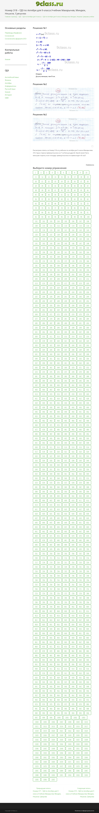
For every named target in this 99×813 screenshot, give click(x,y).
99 (81, 217)
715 (80, 558)
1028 (61, 735)
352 (58, 358)
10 (86, 172)
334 (43, 350)
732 (87, 567)
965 (36, 700)
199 (51, 274)
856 (58, 638)
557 (36, 474)
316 (87, 336)
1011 (36, 726)
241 (65, 296)
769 (65, 589)
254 (43, 305)
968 (58, 700)
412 (87, 389)
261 (36, 310)
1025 (36, 735)
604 (87, 496)
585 (65, 487)
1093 (78, 775)
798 (43, 607)
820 (87, 615)
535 (51, 460)
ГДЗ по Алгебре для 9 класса (31, 17)
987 (80, 708)
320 (58, 341)
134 (43, 239)
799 (51, 607)
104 (58, 221)
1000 (59, 717)
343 (51, 354)
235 (80, 292)
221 (36, 288)
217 (65, 283)
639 (51, 518)
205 (36, 279)
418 (73, 394)
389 (36, 381)
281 (65, 319)
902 (43, 664)
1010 (86, 722)
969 (65, 700)
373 (36, 372)
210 (73, 279)
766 (43, 589)
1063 (61, 757)
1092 (69, 775)
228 (87, 288)
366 (43, 367)
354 (73, 358)
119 (51, 230)
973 (36, 704)
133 (36, 239)
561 (65, 474)
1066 (86, 757)
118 (43, 230)
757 (36, 584)
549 (36, 469)
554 (73, 469)
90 (81, 212)
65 (36, 203)
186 (73, 265)
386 (73, 376)
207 (51, 279)
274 (73, 314)
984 (58, 708)
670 (43, 536)
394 (73, 381)
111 (51, 226)
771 (80, 589)
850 (73, 633)
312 (58, 336)
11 (36, 177)
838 (43, 629)
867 (80, 642)
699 (80, 549)
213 (36, 283)
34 (68, 186)
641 (65, 518)
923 (80, 673)
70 (68, 203)
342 (43, 354)
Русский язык (10, 89)
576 (58, 483)
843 (80, 629)
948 (87, 686)
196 (87, 270)
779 (80, 593)
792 (58, 602)
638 (43, 518)
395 (80, 381)
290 (73, 323)
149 (36, 248)
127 (51, 234)
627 (80, 509)
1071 (69, 762)
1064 (69, 757)
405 (36, 389)
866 (73, 642)
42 (62, 190)
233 (65, 292)
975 (51, 704)
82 (88, 208)
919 (51, 673)
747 (80, 576)
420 (87, 394)
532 (87, 456)
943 (51, 686)
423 (51, 398)
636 (87, 514)
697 (65, 549)
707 (80, 553)
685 (36, 545)
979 (80, 704)
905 (65, 664)
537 (65, 460)
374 (43, 372)
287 (51, 323)
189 (36, 270)
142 (43, 243)
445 (36, 412)
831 (51, 624)
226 (73, 288)
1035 (61, 739)
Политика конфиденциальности (84, 811)
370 (73, 367)
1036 (69, 739)
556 (87, 469)
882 (73, 651)
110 (43, 226)
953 (65, 691)
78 (62, 208)
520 (58, 451)
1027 (53, 735)
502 (43, 443)
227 (80, 288)
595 (80, 491)
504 (58, 443)
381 (36, 376)
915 (80, 669)
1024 (86, 731)
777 (65, 593)
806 (43, 611)
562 (73, 474)
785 (65, 598)
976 (58, 704)
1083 (53, 770)
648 (58, 522)
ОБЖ (7, 98)
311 (51, 336)
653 (36, 527)
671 (51, 536)
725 (36, 567)
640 (58, 518)
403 (80, 385)
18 (81, 177)
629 (36, 514)
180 (87, 261)
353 (65, 358)
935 (51, 682)
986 (73, 708)
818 (73, 615)
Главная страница (11, 17)
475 (80, 425)
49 (49, 195)
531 (80, 456)
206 (43, 279)
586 (73, 487)
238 (43, 296)
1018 (36, 731)
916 (87, 669)
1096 (45, 779)
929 (65, 677)
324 (87, 341)
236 (87, 292)
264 (58, 310)
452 (87, 412)
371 (80, 367)
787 (80, 598)
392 (58, 381)
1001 (67, 717)
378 (73, 372)
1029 (69, 735)
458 (73, 416)
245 (36, 301)
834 (73, 624)
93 (42, 217)
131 (80, 234)
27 (81, 181)
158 (43, 252)
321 (65, 341)
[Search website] (94, 10)
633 (65, 514)
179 (80, 261)
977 (65, 704)
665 (65, 531)
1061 (45, 757)
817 (65, 615)
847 (51, 633)
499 (80, 438)
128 (58, 234)
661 (36, 531)
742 (43, 576)
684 (87, 540)
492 (87, 434)
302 (43, 332)
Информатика (10, 86)
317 (36, 341)
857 (65, 638)
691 (80, 545)
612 (87, 500)
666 (73, 531)
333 (36, 350)
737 (65, 571)
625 (65, 509)
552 (58, 469)
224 (58, 288)
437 (36, 407)
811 (80, 611)
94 (49, 217)
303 (51, 332)
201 (65, 274)
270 (43, 314)
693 (36, 549)
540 (87, 460)
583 (51, 487)
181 (36, 265)
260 (87, 305)
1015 (69, 726)
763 (80, 584)
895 (51, 660)
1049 (61, 748)
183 (51, 265)
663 (51, 531)
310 (43, 336)
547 (80, 465)
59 (55, 199)
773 (36, 593)
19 (88, 177)
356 (87, 358)
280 (58, 319)
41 (55, 190)
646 (43, 522)
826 (73, 620)
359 (51, 363)
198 (43, 274)
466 (73, 420)
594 (73, 491)
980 (87, 704)
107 (80, 221)
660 (87, 527)
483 (80, 429)
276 (87, 314)
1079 (78, 766)
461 (36, 420)
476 (87, 425)
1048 (53, 748)
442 (73, 407)
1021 (61, 731)
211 (80, 279)
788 (87, 598)
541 (36, 465)
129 (65, 234)
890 (73, 655)
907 (80, 664)
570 (73, 478)
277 (36, 319)
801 (65, 607)
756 (87, 580)
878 (43, 651)
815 (51, 615)
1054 (45, 753)
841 (65, 629)
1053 (36, 753)
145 (65, 243)
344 (58, 354)
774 (43, 593)
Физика (8, 80)
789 (36, 602)
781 (36, 598)
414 (43, 394)
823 (51, 620)
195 (80, 270)
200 (58, 274)
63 (81, 199)
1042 (61, 744)
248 (58, 301)
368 (58, 367)
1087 (86, 770)
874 (73, 646)
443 (80, 407)
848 (58, 633)
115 (80, 226)
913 (65, 669)
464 (58, 420)
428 (87, 398)
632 (58, 514)
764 (87, 584)
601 (65, 496)
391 (51, 381)
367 (51, 367)
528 (58, 456)
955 (80, 691)
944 (58, 686)
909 (36, 669)
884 (87, 651)
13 (49, 177)
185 (65, 265)
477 (36, 429)
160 (58, 252)
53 (75, 195)
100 (88, 217)
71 (75, 203)
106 (73, 221)
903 (51, 664)
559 (51, 474)
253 (36, 305)
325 (36, 345)
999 (51, 717)
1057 (69, 753)
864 (58, 642)
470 (43, 425)
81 (81, 208)
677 (36, 540)
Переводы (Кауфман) (13, 33)
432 (58, 403)
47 (36, 195)
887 (51, 655)
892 (87, 655)
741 (36, 576)
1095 (36, 779)
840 (58, 629)
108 (87, 221)
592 (58, 491)
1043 (69, 744)
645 (36, 522)
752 (58, 580)
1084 (61, 770)
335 (51, 350)
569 (65, 478)
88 (68, 212)
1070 (61, 762)
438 (43, 407)
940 (87, 682)
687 (51, 545)
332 (87, 345)
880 (58, 651)
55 (88, 195)
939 (80, 682)
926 (43, 677)
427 (80, 398)
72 (81, 203)
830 (43, 624)
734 (43, 571)
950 (43, 691)
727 (51, 567)
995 (80, 713)
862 (43, 642)
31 (49, 186)
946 (73, 686)
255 (51, 305)
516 (87, 447)
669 (36, 536)
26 (75, 181)
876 (87, 646)
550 (43, 469)
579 (80, 483)
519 (51, 451)
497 (65, 438)
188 (87, 265)
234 (73, 292)
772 (87, 589)
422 (43, 398)
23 (55, 181)
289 (65, 323)
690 (73, 545)
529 (65, 456)
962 (73, 695)
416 (58, 394)
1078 (69, 766)
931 (80, 677)
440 (58, 407)
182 (43, 265)
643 (80, 518)
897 (65, 660)
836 (87, 624)
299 (80, 327)
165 (36, 257)
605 (36, 500)
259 (80, 305)
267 (80, 310)
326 (43, 345)
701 (36, 553)
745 (65, 576)
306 (73, 332)
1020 (53, 731)
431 (51, 403)
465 (65, 420)
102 (43, 221)
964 (87, 695)
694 (43, 549)
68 (55, 203)
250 (73, 301)
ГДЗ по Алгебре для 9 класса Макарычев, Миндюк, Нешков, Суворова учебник (69, 17)
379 (80, 372)
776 (58, 593)
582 (43, 487)
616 (58, 505)
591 (51, 491)
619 (80, 505)
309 (36, 336)
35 (75, 186)
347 (80, 354)
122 (73, 230)
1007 (61, 722)
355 (80, 358)
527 (51, 456)
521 (65, 451)
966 (43, 700)
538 (73, 460)
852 (87, 633)
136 (58, 239)
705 (65, 553)
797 (36, 607)
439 (51, 407)
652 (87, 522)
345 (65, 354)
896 (58, 660)
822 (43, 620)
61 (68, 199)
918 (43, 673)
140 (87, 239)
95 (55, 217)
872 (58, 646)
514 (73, 447)
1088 (36, 775)
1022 (69, 731)
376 (58, 372)
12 (42, 177)
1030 (78, 735)
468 (87, 420)
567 (51, 478)
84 (42, 212)
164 (87, 252)
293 (36, 327)
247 (51, 301)
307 (80, 332)
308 (87, 332)
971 (80, 700)
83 (36, 212)
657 (65, 527)
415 (51, 394)
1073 (86, 762)
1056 (61, 753)
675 (80, 536)
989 (36, 713)
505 (65, 443)
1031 (86, 735)
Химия (7, 59)
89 (75, 212)
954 (73, 691)
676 (87, 536)
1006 (53, 722)
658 (73, 527)
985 (65, 708)
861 (36, 642)
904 (58, 664)
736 (58, 571)
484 (87, 429)
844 (87, 629)
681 (65, 540)
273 (65, 314)
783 (51, 598)
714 (73, 558)
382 (43, 376)
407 (51, 389)
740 (87, 571)
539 (80, 460)
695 (51, 549)
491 (80, 434)
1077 (61, 766)
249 (65, 301)
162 (73, 252)
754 (73, 580)
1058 (78, 753)
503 (51, 443)
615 (51, 505)
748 (87, 576)
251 (80, 301)
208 (58, 279)
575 (51, 483)
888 (58, 655)
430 (43, 403)
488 (58, 434)
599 (51, 496)
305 (65, 332)
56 (36, 199)
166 (43, 257)
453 (36, 416)
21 (42, 181)
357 (36, 363)
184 (58, 265)
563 (80, 474)
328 (58, 345)
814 (43, 615)
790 (43, 602)
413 (36, 394)
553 (65, 469)
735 (51, 571)
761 (65, 584)
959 (51, 695)
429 (36, 403)
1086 (78, 770)
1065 (78, 757)
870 (43, 646)
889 (65, 655)
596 (87, 491)
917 (36, 673)
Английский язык (12, 77)
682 (73, 540)
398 (43, 385)
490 (73, 434)
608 (58, 500)
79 (68, 208)
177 (65, 261)
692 (87, 545)
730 (73, 567)
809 (65, 611)
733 (36, 571)
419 (80, 394)
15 (62, 177)
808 (58, 611)
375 (51, 372)
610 (73, 500)
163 (80, 252)
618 (73, 505)
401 (65, 385)
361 (65, 363)
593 (65, 491)
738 (73, 571)
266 (73, 310)
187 (80, 265)
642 (73, 518)
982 (43, 708)
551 (51, 469)
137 (65, 239)
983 (51, 708)
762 (73, 584)
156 (87, 248)
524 (87, 451)
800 (58, 607)
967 (51, 700)
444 (87, 407)
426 (73, 398)
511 (51, 447)
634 (73, 514)
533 (36, 460)
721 (65, 562)
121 (65, 230)
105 (65, 221)
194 (73, 270)
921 (65, 673)
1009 (78, 722)
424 (58, 398)
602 (73, 496)
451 (80, 412)
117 (36, 230)
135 (51, 239)
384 (58, 376)
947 (80, 686)
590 (43, 491)
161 (65, 252)
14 (55, 177)
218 (73, 283)
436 (87, 403)
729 (65, 567)
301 (36, 332)
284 (87, 319)
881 (65, 651)
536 (58, 460)
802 (73, 607)
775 (51, 593)
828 (87, 620)
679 (51, 540)
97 (68, 217)
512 (58, 447)
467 (80, 420)
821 (36, 620)
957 (36, 695)
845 (36, 633)
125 (36, 234)
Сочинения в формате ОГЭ (15, 39)
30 (42, 186)
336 (58, 350)
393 (65, 381)
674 (73, 536)
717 (36, 562)
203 (80, 274)
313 (65, 336)
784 (58, 598)
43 (68, 190)
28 (88, 181)
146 (73, 243)
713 (65, 558)
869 (36, 646)
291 (80, 323)
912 (58, 669)
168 (58, 257)
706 (73, 553)
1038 (86, 739)
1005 (45, 722)
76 (49, 208)
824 (58, 620)
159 (51, 252)
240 (58, 296)
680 (58, 540)
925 (36, 677)
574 (43, 483)
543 (51, 465)
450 (73, 412)
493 (36, 438)
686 (43, 545)
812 (87, 611)
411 (80, 389)
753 (65, 580)
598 (43, 496)
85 (49, 212)
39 (42, 190)
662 (43, 531)
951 (51, 691)
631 (51, 514)
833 (65, 624)
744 (58, 576)
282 (73, 319)
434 (73, 403)
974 (43, 704)
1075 (45, 766)
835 (80, 624)
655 (51, 527)
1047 (45, 748)
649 (65, 522)
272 (58, 314)
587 (80, 487)
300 (87, 327)
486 (43, 434)
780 (87, 593)
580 (87, 483)
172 (87, 257)
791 (51, 602)
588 (87, 487)
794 (73, 602)
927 (51, 677)
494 (43, 438)
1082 (45, 770)
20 (36, 181)
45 (81, 190)
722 (73, 562)
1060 (36, 757)
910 (43, 669)
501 (36, 443)
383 (51, 376)
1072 (78, 762)
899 (80, 660)
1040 (45, 744)
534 (43, 460)
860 (87, 638)
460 (87, 416)
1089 (45, 775)
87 (62, 212)
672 (58, 536)
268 (87, 310)
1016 (78, 726)
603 (80, 496)
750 (43, 580)
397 (36, 385)
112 (58, 226)
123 (80, 230)
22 (49, 181)
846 (43, 633)
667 (80, 531)
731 (80, 567)
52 (68, 195)
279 (51, 319)
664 (58, 531)
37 (88, 186)
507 (80, 443)
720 (58, 562)
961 (65, 695)
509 (36, 447)
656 (58, 527)
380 (87, 372)
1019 (45, 731)
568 (58, 478)
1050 (69, 748)
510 (43, 447)
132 (87, 234)
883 (80, 651)
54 (81, 195)
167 (51, 257)
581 (36, 487)
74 (36, 208)
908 (87, 664)
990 (43, 713)
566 (43, 478)
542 (43, 465)
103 (51, 221)
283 (80, 319)
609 (65, 500)
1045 (86, 744)
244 (87, 296)
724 (87, 562)
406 (43, 389)
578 (73, 483)
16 (68, 177)
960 (58, 695)
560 (58, 474)
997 (36, 717)
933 (36, 682)
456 (58, 416)
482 (73, 429)
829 (36, 624)
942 (43, 686)
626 (73, 509)
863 (51, 642)
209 (65, 279)
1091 (61, 775)
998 (43, 717)
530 (73, 456)
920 (58, 673)
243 (80, 296)
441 (65, 407)
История (8, 95)
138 (73, 239)
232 (58, 292)
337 (65, 350)
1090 (53, 775)
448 (58, 412)
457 (65, 416)
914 (73, 669)
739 (80, 571)
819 (80, 615)
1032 (36, 739)
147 (80, 243)
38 (36, 190)
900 (87, 660)
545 (65, 465)
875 (80, 646)
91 (88, 212)
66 (42, 203)
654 (43, 527)
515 (80, 447)
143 (51, 243)
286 (43, 323)
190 (43, 270)
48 (42, 195)
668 (87, 531)
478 (43, 429)
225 (65, 288)
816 (58, 615)
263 (51, 310)
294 (43, 327)
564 (87, 474)
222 (43, 288)
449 (65, 412)
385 (65, 376)
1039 (36, 744)
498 (73, 438)
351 (51, 358)
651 (80, 522)
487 (51, 434)
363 (80, 363)
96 (62, 217)
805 (36, 611)
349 (36, 358)
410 (73, 389)
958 (43, 695)
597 (36, 496)
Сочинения (9, 36)
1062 (53, 757)
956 (87, 691)
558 (43, 474)
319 (51, 341)
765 (36, 589)
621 (36, 509)
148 (87, 243)
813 (36, 615)
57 (42, 199)
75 (42, 208)
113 (65, 226)
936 (58, 682)
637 (36, 518)
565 (36, 478)
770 (73, 589)
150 (43, 248)
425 (65, 398)
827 (80, 620)
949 (36, 691)
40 (49, 190)
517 (36, 451)
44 (75, 190)
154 (73, 248)
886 (43, 655)
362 (73, 363)
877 (36, 651)
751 (51, 580)
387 (80, 376)
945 (65, 686)
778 (73, 593)
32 (55, 186)
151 (51, 248)
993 (65, 713)
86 (55, 212)
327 (51, 345)
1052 (86, 748)
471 (51, 425)
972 (87, 700)
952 (58, 691)
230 (43, 292)
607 (51, 500)
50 (55, 195)
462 (43, 420)
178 (73, 261)
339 (80, 350)
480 (58, 429)
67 (49, 203)
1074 (36, 766)
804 (87, 607)
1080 (86, 766)
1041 (53, 744)
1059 (86, 753)
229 (36, 292)
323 (80, 341)
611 (80, 500)
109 (36, 226)
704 (58, 553)
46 (88, 190)
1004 (36, 722)
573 (36, 483)
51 (62, 195)
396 (87, 381)
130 (73, 234)
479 (51, 429)
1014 (61, 726)
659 (80, 527)
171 (80, 257)
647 (51, 522)
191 (51, 270)
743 (51, 576)
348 (87, 354)
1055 (53, 753)
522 (73, 451)
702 (43, 553)
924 (87, 673)
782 (43, 598)
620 (87, 505)
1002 (75, 717)
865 (65, 642)
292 (87, 323)
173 (36, 261)
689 (65, 545)
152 (58, 248)
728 (58, 567)
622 (43, 509)
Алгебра (8, 83)
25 (68, 181)
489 (65, 434)
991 (51, 713)
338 (73, 350)
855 (51, 638)
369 (65, 367)
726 (43, 567)
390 (43, 381)
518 (43, 451)
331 (80, 345)
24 (62, 181)
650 (73, 522)
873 (65, 646)
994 (73, 713)
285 (36, 323)
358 (43, 363)
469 (36, 425)
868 (87, 642)
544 (58, 465)
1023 (78, 731)
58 (49, 199)
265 (65, 310)
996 (87, 713)
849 (65, 633)
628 (87, 509)
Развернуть (90, 165)
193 (65, 270)
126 (43, 234)
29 (36, 186)
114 (73, 226)
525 (36, 456)
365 (36, 367)
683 (80, 540)
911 (51, 669)
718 (43, 562)
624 (58, 509)
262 (43, 310)
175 (51, 261)
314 (73, 336)
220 (87, 283)
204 (87, 274)
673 (65, 536)
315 (80, 336)
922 (73, 673)
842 (73, 629)
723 (80, 562)
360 (58, 363)
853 (36, 638)
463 (51, 420)
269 (36, 314)
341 (36, 354)
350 (43, 358)
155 (80, 248)
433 (65, 403)
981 (36, 708)
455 (51, 416)
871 (51, 646)
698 (73, 549)
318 (43, 341)
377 (65, 372)
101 (36, 221)
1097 (53, 779)
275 (80, 314)
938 (73, 682)
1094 (86, 775)
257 (65, 305)
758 (43, 584)
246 (43, 301)
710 (43, 558)
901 (36, 664)
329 (65, 345)
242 (73, 296)
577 (65, 483)
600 (58, 496)
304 (58, 332)
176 (58, 261)
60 (62, 199)
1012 (45, 726)
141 (36, 243)
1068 (45, 762)
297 (65, 327)
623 (51, 509)
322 (73, 341)
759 (51, 584)
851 (80, 633)
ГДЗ (20, 17)
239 (51, 296)
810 (73, 611)
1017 (86, 726)
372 (87, 367)
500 (87, 438)
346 (73, 354)
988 (87, 708)
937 (65, 682)
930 (73, 677)
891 (80, 655)
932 (87, 677)
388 (87, 376)
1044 (78, 744)
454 (43, 416)
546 (73, 465)
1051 (78, 748)
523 (80, 451)
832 (58, 624)
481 (65, 429)
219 (80, 283)
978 (73, 704)
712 (58, 558)
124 (87, 230)
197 (36, 274)
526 (43, 456)
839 (51, 629)
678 (43, 540)
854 (43, 638)
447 (51, 412)
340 (87, 350)
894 (43, 660)
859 (80, 638)
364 (87, 363)
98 (75, 217)
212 (87, 279)
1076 (53, 766)
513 (65, 447)
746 (73, 576)
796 (87, 602)
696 (58, 549)
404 (87, 385)
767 (51, 589)
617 (65, 505)
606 (43, 500)
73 (88, 203)
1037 (78, 739)
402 (73, 385)
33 (62, 186)
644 (87, 518)
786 (73, 598)
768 (58, 589)
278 (43, 319)
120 (58, 230)
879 (51, 651)
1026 (45, 735)
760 (58, 584)
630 (43, 514)
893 (36, 660)
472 (58, 425)
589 (36, 491)
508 (87, 443)
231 (51, 292)
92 (36, 217)
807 (51, 611)
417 (65, 394)
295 (51, 327)
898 (73, 660)
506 (73, 443)
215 (51, 283)
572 (87, 478)
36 (81, 186)
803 (80, 607)
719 (51, 562)
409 (65, 389)
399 (51, 385)
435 (80, 403)
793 (65, 602)
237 (36, 296)
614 (43, 505)
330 (73, 345)
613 (36, 505)
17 (75, 177)
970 (73, 700)
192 (58, 270)
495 (51, 438)
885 (36, 655)
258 (73, 305)
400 (58, 385)
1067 (36, 762)
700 (87, 549)
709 (36, 558)
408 (58, 389)
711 (51, 558)
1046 (36, 748)
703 (51, 553)
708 (87, 553)
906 (73, 664)
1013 (53, 726)
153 (65, 248)
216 (58, 283)
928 (58, 677)
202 (73, 274)
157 (36, 252)
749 (36, 580)
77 (55, 208)
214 (43, 283)
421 (36, 398)
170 (73, 257)
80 (75, 208)
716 (87, 558)
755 (80, 580)
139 (80, 239)
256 (58, 305)
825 (65, 620)
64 (88, 199)
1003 (83, 717)
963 (80, 695)
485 (36, 434)
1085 (69, 770)
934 (43, 682)
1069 (53, 762)
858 (73, 638)
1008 (69, 722)
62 (75, 199)
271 (51, 314)
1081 (36, 770)
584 (58, 487)
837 (36, 629)
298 (73, 327)
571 (80, 478)
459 (80, 416)
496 (58, 438)
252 (87, 301)
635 (80, 514)
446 (43, 412)
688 (58, 545)
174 (43, 261)
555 (80, 469)
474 (73, 425)
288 (58, 323)
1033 (45, 739)
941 (36, 686)
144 (58, 243)
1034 (53, 739)
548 (87, 465)
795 (80, 602)
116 (87, 226)
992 (58, 713)
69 (62, 203)
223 (51, 288)
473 (65, 425)
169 (65, 257)
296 (58, 327)
